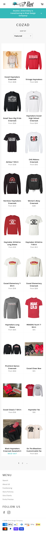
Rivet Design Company (15, 520)
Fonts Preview (8, 499)
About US (6, 484)
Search (5, 480)
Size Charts (7, 495)
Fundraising (7, 488)
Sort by (23, 31)
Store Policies (8, 492)
